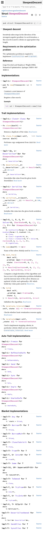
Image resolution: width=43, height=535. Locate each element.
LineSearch (19, 239)
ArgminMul (19, 236)
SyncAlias (16, 528)
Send (13, 364)
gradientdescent (19, 11)
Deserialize (9, 153)
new (11, 85)
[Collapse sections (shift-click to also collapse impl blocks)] (39, 15)
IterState (19, 222)
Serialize (17, 186)
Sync (13, 375)
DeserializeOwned (20, 512)
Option (14, 270)
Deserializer (15, 174)
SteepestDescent (32, 2)
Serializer (14, 207)
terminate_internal (15, 306)
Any (13, 416)
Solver (6, 222)
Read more (33, 132)
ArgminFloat (13, 243)
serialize (10, 198)
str (24, 247)
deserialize (11, 165)
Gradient (6, 232)
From (14, 450)
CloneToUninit (19, 442)
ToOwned (16, 478)
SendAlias (16, 524)
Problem (25, 260)
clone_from (11, 136)
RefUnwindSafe (18, 353)
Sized (20, 421)
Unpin (13, 387)
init (8, 288)
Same (14, 463)
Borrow (15, 425)
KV (19, 270)
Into (17, 455)
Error (10, 170)
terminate (10, 319)
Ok (39, 200)
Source (4, 16)
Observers (34, 250)
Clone (15, 119)
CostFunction (13, 230)
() (33, 222)
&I (17, 308)
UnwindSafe (16, 398)
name (8, 247)
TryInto (19, 495)
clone (8, 125)
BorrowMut (17, 433)
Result (32, 167)
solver (10, 11)
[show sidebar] (2, 2)
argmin (4, 11)
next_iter (10, 255)
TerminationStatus (32, 308)
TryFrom (19, 487)
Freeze (14, 341)
